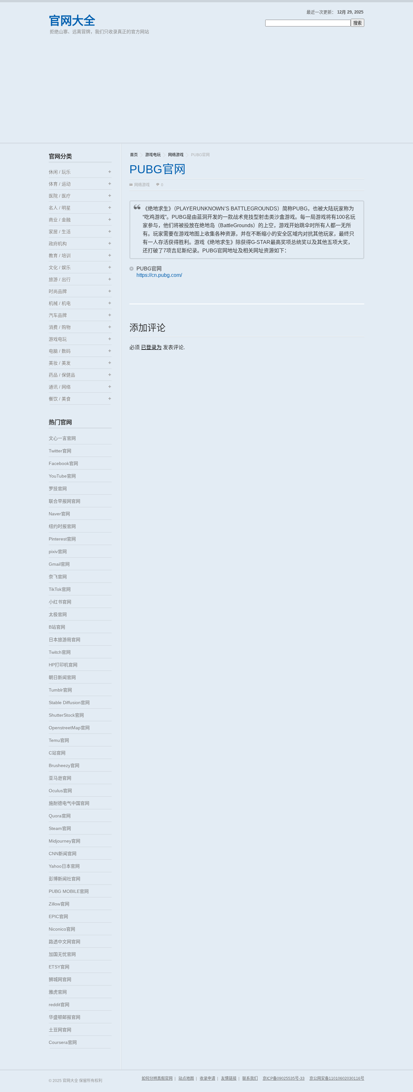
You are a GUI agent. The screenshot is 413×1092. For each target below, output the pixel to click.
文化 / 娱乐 (60, 267)
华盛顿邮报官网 (64, 1017)
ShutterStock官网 (66, 715)
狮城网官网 (60, 979)
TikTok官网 (60, 589)
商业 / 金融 (60, 219)
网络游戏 (176, 155)
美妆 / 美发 (60, 363)
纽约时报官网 (62, 526)
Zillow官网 (59, 903)
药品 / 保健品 (62, 375)
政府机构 (58, 243)
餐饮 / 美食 (60, 398)
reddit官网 (59, 1004)
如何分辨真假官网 (157, 1078)
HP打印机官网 (63, 664)
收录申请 (207, 1078)
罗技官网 (58, 488)
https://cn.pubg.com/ (159, 275)
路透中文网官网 (64, 941)
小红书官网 (60, 601)
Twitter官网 (60, 450)
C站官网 (57, 752)
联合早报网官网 (64, 501)
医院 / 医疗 (60, 195)
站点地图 (186, 1078)
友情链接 (229, 1078)
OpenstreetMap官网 (69, 727)
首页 (134, 155)
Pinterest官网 (62, 538)
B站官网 (57, 627)
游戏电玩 (153, 155)
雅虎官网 (58, 992)
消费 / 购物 (60, 327)
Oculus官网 (60, 790)
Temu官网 (59, 740)
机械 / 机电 (60, 303)
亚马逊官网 (60, 778)
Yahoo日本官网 (64, 866)
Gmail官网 (59, 564)
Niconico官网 (62, 929)
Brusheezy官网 (64, 765)
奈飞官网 (58, 576)
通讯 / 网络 (60, 386)
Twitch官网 (60, 652)
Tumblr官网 (60, 690)
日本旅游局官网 (64, 639)
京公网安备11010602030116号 (336, 1078)
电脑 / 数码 (60, 351)
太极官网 (58, 614)
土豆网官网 (60, 1029)
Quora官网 (60, 815)
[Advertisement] (206, 94)
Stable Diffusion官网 (69, 702)
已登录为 (151, 347)
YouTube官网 (62, 476)
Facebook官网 (63, 463)
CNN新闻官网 (62, 853)
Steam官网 (60, 828)
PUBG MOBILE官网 (69, 891)
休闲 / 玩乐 (60, 172)
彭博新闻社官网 (64, 878)
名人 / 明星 (60, 207)
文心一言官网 (62, 438)
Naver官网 (59, 513)
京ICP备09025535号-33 (284, 1078)
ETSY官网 (59, 966)
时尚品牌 (58, 291)
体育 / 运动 (60, 184)
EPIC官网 (58, 916)
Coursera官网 (63, 1042)
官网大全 (72, 20)
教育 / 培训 (60, 255)
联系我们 (250, 1078)
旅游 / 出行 (60, 279)
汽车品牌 (58, 315)
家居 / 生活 (60, 231)
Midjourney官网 (64, 841)
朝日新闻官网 (62, 677)
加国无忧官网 (62, 954)
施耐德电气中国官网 (69, 803)
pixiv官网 (58, 551)
